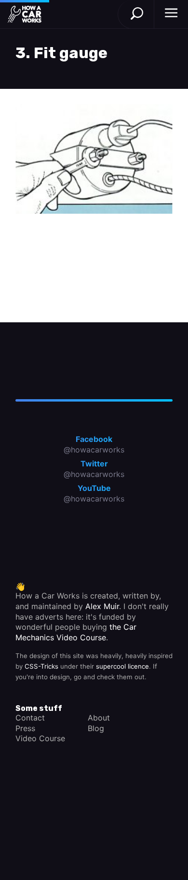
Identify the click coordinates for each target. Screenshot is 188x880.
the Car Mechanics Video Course (75, 632)
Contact (30, 717)
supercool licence (122, 666)
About (99, 717)
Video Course (40, 738)
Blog (96, 728)
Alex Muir (102, 606)
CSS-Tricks (41, 666)
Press (25, 728)
